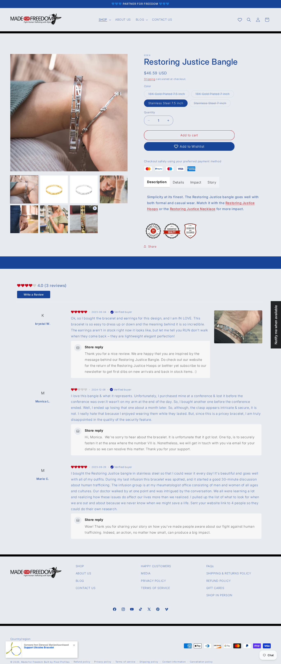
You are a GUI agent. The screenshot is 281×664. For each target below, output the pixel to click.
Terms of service (125, 661)
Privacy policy (102, 661)
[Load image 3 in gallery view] (84, 189)
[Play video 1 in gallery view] (84, 219)
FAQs (210, 566)
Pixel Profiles (62, 661)
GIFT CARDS (215, 588)
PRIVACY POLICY (153, 580)
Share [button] (152, 246)
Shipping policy (148, 661)
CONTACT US (86, 588)
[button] (104, 19)
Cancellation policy (201, 661)
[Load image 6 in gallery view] (54, 219)
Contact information (174, 661)
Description (157, 182)
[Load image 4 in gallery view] (114, 189)
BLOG (80, 580)
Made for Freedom (32, 661)
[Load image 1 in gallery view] (24, 189)
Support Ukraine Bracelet (39, 647)
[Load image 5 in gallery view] (24, 219)
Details (178, 182)
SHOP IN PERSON (219, 595)
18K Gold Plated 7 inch (214, 95)
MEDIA (146, 573)
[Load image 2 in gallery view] (54, 189)
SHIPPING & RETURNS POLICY (228, 573)
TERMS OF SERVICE (155, 588)
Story (212, 182)
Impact (196, 182)
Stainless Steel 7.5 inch (165, 103)
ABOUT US (83, 573)
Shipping (149, 79)
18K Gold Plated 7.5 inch (168, 95)
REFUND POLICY (218, 580)
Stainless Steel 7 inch (212, 104)
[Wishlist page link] (240, 20)
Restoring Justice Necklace (193, 209)
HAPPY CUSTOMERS (156, 566)
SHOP (80, 566)
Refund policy (82, 661)
